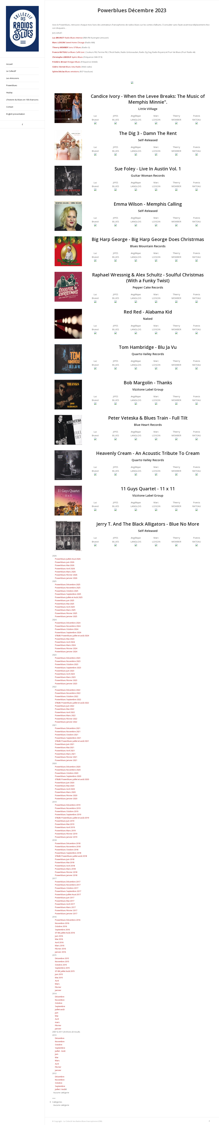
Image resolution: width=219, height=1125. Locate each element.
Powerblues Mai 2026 (64, 565)
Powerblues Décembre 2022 (67, 690)
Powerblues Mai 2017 (64, 900)
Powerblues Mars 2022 (65, 715)
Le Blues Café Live (76, 52)
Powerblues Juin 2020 (64, 782)
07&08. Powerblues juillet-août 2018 (71, 856)
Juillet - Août (60, 1051)
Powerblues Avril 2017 (65, 904)
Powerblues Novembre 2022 (67, 693)
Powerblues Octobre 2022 (66, 696)
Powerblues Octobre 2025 (66, 591)
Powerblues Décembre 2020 (67, 766)
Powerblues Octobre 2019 (66, 811)
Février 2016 (60, 948)
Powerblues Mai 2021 (64, 747)
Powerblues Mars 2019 (65, 830)
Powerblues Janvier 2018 (66, 875)
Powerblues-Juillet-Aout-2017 (68, 894)
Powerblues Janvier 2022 (66, 721)
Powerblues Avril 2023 (65, 673)
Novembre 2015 (62, 961)
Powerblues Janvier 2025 (66, 616)
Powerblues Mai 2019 (64, 824)
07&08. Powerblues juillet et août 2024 (72, 635)
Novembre (60, 1000)
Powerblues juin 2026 (64, 562)
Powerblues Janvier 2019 (66, 837)
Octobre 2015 (61, 964)
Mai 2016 (59, 939)
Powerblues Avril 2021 (65, 750)
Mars (57, 983)
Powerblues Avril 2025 (65, 606)
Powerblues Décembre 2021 (67, 728)
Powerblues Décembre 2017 (67, 881)
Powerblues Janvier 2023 (66, 683)
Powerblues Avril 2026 (65, 568)
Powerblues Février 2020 (66, 795)
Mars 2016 (59, 945)
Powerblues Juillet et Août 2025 (69, 597)
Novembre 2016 (62, 923)
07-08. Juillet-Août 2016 (65, 932)
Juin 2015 (59, 974)
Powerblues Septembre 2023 (68, 667)
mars (57, 1022)
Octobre (58, 1003)
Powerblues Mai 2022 (64, 709)
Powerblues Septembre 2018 (68, 853)
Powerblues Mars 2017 (65, 907)
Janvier (58, 990)
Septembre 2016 (62, 929)
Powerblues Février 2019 (66, 833)
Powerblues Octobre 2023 (66, 664)
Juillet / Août (60, 1089)
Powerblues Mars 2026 (65, 571)
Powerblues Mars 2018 (65, 868)
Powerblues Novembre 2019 (67, 808)
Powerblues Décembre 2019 (67, 805)
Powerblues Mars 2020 (65, 792)
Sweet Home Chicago (74, 42)
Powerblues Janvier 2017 (66, 913)
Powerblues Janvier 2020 (66, 798)
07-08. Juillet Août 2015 (65, 971)
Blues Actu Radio (73, 66)
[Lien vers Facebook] (22, 124)
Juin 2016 (59, 936)
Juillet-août (60, 1009)
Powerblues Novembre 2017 (67, 884)
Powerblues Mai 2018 (64, 862)
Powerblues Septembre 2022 (68, 699)
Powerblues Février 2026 (66, 574)
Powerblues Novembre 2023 (67, 661)
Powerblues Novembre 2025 (67, 587)
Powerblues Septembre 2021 (68, 738)
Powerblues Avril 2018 (65, 865)
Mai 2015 (59, 977)
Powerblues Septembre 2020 (68, 776)
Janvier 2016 (60, 952)
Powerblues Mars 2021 (65, 753)
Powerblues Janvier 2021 (66, 760)
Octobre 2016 (61, 926)
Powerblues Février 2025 (66, 613)
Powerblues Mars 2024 (65, 645)
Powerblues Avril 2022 (65, 712)
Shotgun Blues (73, 61)
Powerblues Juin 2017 (64, 897)
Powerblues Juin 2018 (64, 859)
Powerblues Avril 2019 (65, 827)
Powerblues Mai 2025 (64, 603)
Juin (56, 1012)
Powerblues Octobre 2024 (66, 629)
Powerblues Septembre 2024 (68, 632)
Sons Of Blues (74, 47)
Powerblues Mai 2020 (64, 785)
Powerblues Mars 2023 (65, 677)
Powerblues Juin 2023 (64, 670)
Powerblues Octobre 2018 (66, 849)
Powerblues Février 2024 (66, 648)
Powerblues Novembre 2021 (67, 731)
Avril (57, 980)
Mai (56, 1015)
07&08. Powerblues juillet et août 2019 (72, 817)
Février (58, 987)
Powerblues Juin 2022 (64, 706)
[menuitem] (22, 64)
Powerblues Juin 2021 (64, 744)
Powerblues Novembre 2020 (67, 769)
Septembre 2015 (62, 968)
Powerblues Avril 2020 (65, 789)
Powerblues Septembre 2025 (68, 594)
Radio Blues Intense (74, 37)
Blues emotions (72, 71)
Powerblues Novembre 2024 (67, 626)
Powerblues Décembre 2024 (67, 622)
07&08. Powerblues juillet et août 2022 (72, 702)
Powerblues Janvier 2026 (66, 578)
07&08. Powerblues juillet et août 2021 (72, 741)
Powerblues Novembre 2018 (67, 846)
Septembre (60, 1006)
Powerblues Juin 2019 (64, 821)
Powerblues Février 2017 (66, 910)
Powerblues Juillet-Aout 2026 (67, 559)
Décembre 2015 (62, 958)
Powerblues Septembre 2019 (68, 814)
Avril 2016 (59, 942)
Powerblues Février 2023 (66, 680)
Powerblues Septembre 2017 (68, 891)
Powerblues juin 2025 (64, 600)
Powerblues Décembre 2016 (67, 920)
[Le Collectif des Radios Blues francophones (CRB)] (22, 29)
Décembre (59, 996)
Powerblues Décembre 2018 (67, 843)
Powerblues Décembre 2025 (67, 584)
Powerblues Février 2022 (66, 718)
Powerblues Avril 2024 (65, 642)
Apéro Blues (77, 57)
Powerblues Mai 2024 (64, 638)
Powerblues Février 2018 (66, 872)
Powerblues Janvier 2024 (66, 651)
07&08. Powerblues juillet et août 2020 (72, 779)
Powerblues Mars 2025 (65, 610)
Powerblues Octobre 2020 (66, 773)
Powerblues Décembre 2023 (67, 658)
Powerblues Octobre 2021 (66, 734)
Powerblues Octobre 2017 (66, 888)
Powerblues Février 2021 (66, 757)
